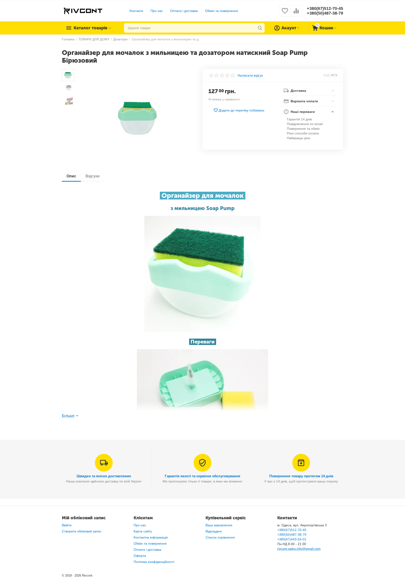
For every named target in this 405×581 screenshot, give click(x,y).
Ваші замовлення (219, 525)
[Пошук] (260, 28)
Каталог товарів (90, 28)
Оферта (140, 556)
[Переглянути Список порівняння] (296, 13)
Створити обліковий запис (81, 531)
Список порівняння (220, 537)
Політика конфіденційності (154, 562)
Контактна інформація (151, 537)
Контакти (136, 11)
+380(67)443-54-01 (291, 539)
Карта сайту (143, 531)
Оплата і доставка (184, 11)
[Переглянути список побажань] (285, 13)
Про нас (156, 11)
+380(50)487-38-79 (325, 13)
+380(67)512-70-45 (325, 8)
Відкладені (214, 531)
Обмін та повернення (221, 11)
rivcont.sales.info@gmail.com (299, 548)
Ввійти (66, 525)
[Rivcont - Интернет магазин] (83, 10)
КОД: (327, 75)
